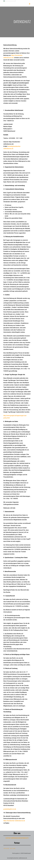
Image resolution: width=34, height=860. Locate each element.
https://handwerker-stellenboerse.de (14, 820)
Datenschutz (24, 838)
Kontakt (8, 838)
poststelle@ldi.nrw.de (9, 809)
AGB (19, 838)
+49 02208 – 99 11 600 (9, 848)
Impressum (14, 838)
